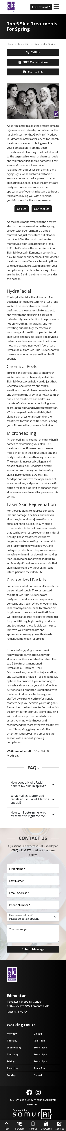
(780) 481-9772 (21, 850)
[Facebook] (29, 1092)
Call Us (35, 52)
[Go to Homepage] (11, 7)
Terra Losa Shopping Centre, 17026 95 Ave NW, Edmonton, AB (28, 1000)
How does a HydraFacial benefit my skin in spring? (28, 784)
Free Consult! (41, 7)
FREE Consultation (35, 62)
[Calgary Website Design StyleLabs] (33, 1114)
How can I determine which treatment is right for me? (29, 814)
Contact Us (35, 72)
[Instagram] (38, 1092)
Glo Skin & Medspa (32, 1099)
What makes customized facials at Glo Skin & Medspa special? (30, 799)
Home (10, 43)
